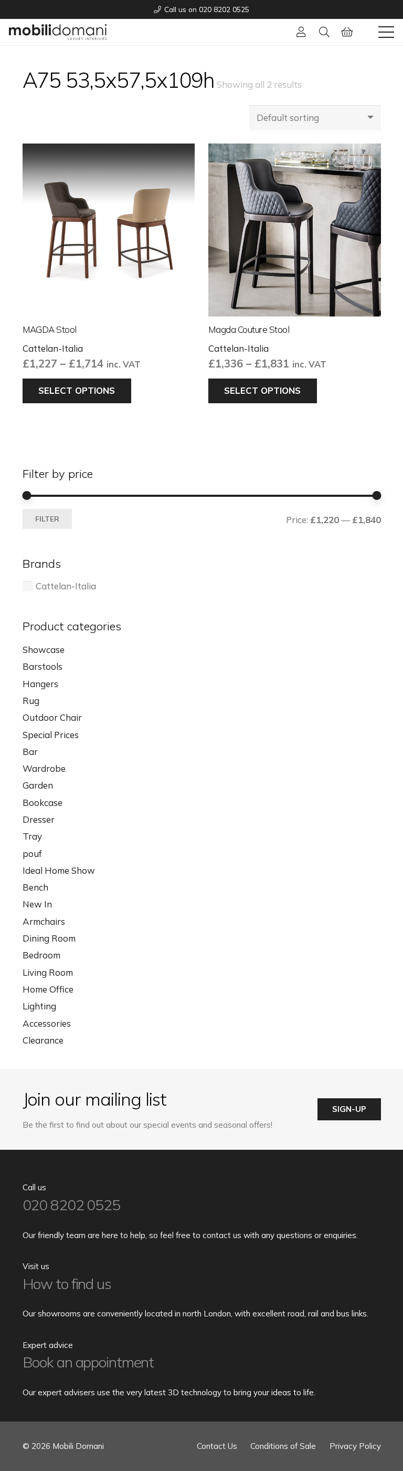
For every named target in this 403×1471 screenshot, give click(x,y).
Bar (30, 751)
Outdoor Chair (52, 717)
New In (37, 904)
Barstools (42, 666)
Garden (38, 785)
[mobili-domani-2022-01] (58, 32)
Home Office (48, 989)
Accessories (47, 1023)
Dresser (39, 819)
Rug (31, 700)
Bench (35, 887)
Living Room (48, 972)
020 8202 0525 (71, 1205)
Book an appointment (88, 1362)
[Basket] (347, 32)
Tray (32, 836)
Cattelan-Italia (53, 348)
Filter (47, 518)
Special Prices (51, 734)
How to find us (67, 1283)
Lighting (39, 1006)
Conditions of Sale (283, 1446)
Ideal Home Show (59, 870)
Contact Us (217, 1446)
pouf (32, 853)
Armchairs (44, 921)
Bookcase (42, 802)
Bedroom (41, 955)
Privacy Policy (355, 1446)
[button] (324, 32)
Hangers (40, 683)
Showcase (44, 649)
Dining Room (49, 938)
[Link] (301, 31)
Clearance (43, 1040)
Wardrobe (44, 768)
